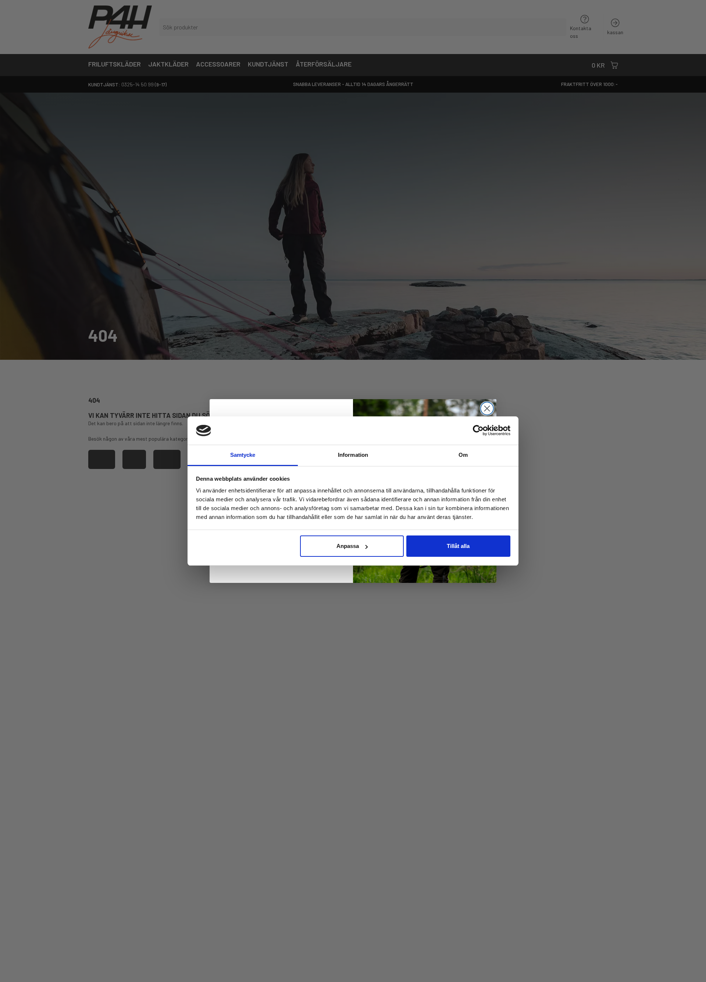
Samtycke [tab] (243, 455)
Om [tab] (463, 455)
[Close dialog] (487, 408)
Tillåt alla (458, 546)
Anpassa (347, 546)
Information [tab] (353, 455)
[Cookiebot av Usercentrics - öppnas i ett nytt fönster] (478, 430)
